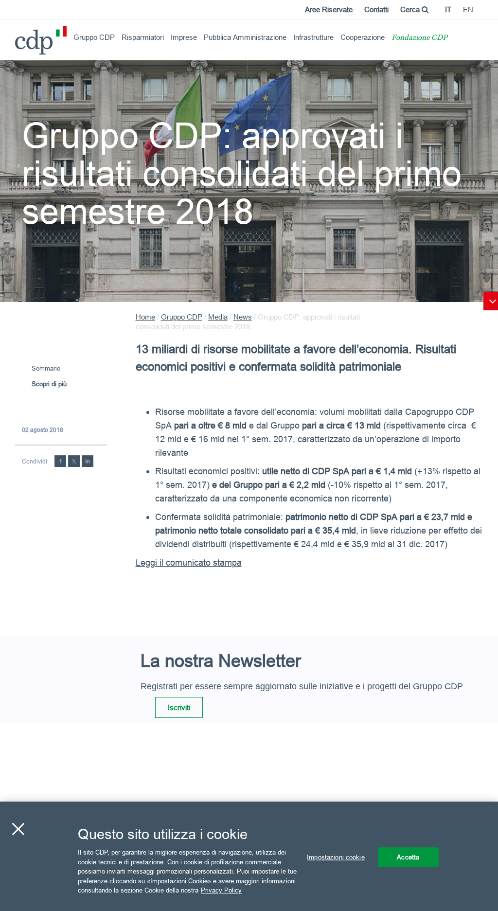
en (468, 9)
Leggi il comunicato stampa (189, 562)
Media (218, 317)
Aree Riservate (329, 9)
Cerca (411, 9)
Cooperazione (362, 37)
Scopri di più (49, 384)
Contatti (376, 9)
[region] (249, 856)
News (242, 317)
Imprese (184, 37)
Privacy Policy (221, 890)
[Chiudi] (18, 829)
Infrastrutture (313, 37)
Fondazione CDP (419, 38)
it (448, 9)
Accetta (408, 856)
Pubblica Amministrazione (245, 37)
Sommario (46, 368)
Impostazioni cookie (335, 856)
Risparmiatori (143, 37)
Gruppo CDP (94, 37)
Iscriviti (179, 707)
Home (145, 317)
